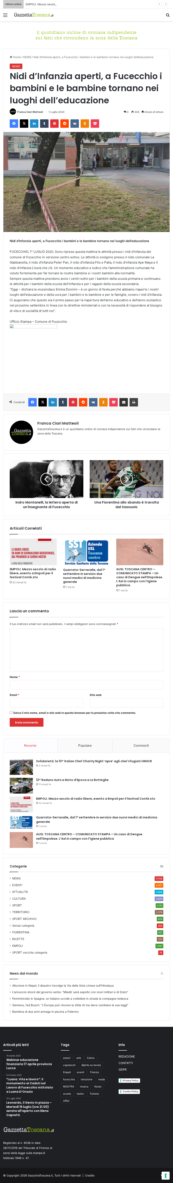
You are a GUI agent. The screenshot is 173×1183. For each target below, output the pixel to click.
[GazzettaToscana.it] (34, 15)
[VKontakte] (74, 123)
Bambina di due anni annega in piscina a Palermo (45, 1011)
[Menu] (5, 16)
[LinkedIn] (34, 123)
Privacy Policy (130, 1080)
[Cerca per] (168, 16)
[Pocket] (95, 123)
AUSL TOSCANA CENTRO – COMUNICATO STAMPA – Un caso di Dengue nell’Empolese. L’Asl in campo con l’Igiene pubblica (139, 577)
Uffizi (66, 1100)
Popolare (85, 745)
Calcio (91, 1057)
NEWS (27, 57)
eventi (80, 1072)
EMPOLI (17, 945)
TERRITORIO (20, 912)
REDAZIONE (127, 1056)
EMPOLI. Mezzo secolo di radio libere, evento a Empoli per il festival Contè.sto (77, 4)
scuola (67, 1093)
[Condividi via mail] (123, 402)
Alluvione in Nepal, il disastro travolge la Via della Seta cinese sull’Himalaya (63, 985)
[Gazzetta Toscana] (86, 34)
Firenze (94, 1072)
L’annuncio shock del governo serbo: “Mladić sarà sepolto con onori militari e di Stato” (70, 992)
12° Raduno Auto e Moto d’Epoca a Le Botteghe (72, 780)
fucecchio (69, 1079)
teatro (80, 1093)
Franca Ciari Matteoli (30, 111)
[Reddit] (64, 123)
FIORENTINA (20, 932)
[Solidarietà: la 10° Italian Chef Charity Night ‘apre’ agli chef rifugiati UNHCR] (21, 767)
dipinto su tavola (91, 1065)
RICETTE (18, 939)
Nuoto (97, 1086)
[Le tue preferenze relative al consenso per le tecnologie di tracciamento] (166, 1176)
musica (84, 1086)
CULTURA (19, 898)
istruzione (86, 1079)
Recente (30, 745)
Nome (15, 677)
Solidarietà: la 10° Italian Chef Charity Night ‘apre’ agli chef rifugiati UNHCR (94, 761)
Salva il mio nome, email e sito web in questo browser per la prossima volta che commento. (74, 712)
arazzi (66, 1057)
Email (14, 695)
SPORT (17, 905)
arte (78, 1057)
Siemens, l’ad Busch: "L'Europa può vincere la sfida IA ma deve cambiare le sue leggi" (70, 1005)
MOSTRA (68, 1086)
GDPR (123, 1069)
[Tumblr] (44, 123)
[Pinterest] (54, 123)
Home (16, 57)
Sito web (95, 695)
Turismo (94, 1093)
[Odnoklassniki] (85, 123)
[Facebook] (14, 123)
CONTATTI (126, 1063)
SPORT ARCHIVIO (24, 919)
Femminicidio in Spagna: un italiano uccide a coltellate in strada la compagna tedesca (70, 998)
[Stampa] (134, 402)
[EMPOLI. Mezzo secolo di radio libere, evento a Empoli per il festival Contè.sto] (33, 552)
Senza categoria (23, 925)
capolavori (69, 1065)
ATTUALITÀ (20, 892)
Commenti (141, 745)
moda (101, 1079)
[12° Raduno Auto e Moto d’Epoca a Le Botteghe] (21, 786)
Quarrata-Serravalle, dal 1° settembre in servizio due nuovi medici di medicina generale (84, 576)
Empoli (67, 1072)
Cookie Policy (130, 1091)
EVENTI (17, 885)
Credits (90, 1175)
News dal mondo (24, 973)
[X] (24, 123)
